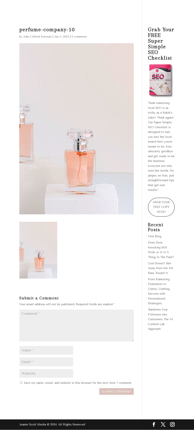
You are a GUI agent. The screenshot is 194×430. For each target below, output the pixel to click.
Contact (67, 17)
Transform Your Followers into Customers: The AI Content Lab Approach (160, 319)
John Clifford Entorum (37, 36)
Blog (163, 8)
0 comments (79, 36)
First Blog (154, 236)
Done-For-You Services (80, 8)
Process (117, 8)
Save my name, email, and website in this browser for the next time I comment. (78, 383)
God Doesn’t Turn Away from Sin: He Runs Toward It (160, 268)
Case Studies (141, 8)
